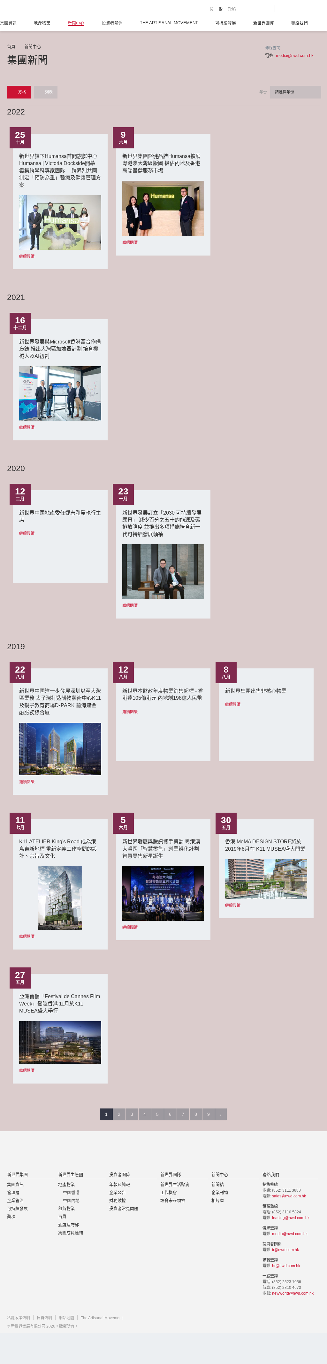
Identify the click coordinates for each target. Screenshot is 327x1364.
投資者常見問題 (123, 1208)
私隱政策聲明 (18, 1318)
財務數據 (117, 1200)
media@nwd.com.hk (295, 55)
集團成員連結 (70, 1232)
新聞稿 (217, 1184)
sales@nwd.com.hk (289, 1196)
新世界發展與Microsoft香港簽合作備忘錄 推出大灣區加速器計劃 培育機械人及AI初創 (60, 349)
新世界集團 (17, 1174)
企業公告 (117, 1192)
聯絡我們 (299, 23)
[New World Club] (265, 8)
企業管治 (15, 1200)
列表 (48, 92)
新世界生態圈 (70, 1174)
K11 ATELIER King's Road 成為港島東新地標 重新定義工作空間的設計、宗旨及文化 (58, 849)
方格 (21, 92)
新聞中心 (76, 23)
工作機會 (168, 1192)
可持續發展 (225, 23)
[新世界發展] (42, 9)
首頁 (11, 46)
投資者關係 (112, 23)
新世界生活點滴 (174, 1184)
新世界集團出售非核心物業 (255, 691)
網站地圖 (66, 1318)
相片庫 (217, 1200)
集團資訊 (8, 23)
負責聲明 (44, 1318)
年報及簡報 (119, 1184)
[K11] (247, 8)
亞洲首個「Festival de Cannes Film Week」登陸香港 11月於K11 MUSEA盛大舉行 (59, 1003)
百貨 (62, 1216)
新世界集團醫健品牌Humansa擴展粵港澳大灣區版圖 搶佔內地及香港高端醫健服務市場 (161, 163)
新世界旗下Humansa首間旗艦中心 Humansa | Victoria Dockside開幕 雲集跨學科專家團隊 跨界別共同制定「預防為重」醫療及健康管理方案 (60, 171)
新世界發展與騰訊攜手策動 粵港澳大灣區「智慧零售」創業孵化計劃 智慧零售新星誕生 (161, 849)
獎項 (11, 1216)
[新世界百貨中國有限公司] (228, 1152)
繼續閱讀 (26, 256)
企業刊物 (219, 1192)
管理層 (13, 1192)
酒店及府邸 (68, 1224)
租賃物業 (66, 1208)
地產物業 (42, 23)
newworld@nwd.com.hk (293, 1293)
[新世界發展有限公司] (91, 1152)
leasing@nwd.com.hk (290, 1218)
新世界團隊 (263, 23)
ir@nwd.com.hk (285, 1250)
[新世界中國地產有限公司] (155, 1152)
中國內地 (71, 1200)
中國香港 (71, 1192)
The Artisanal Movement (169, 23)
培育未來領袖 (172, 1200)
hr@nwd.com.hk (286, 1266)
